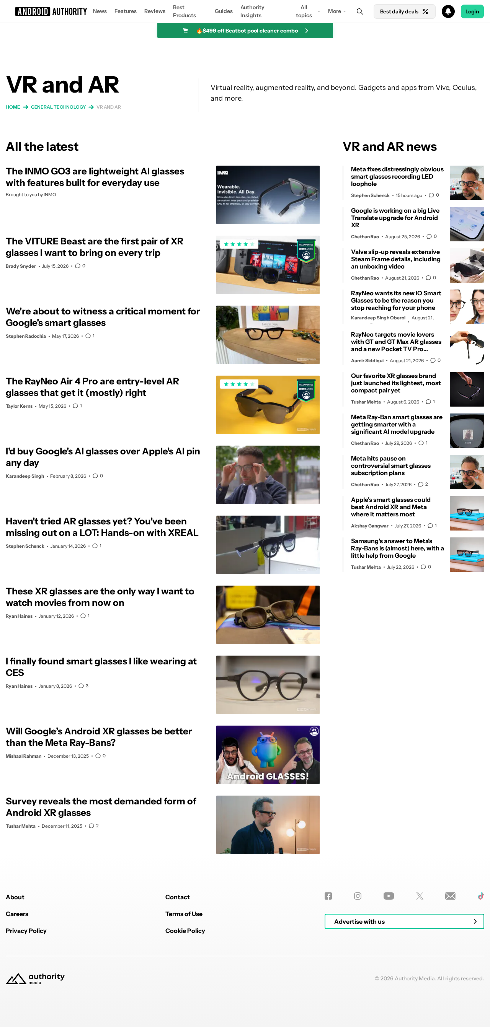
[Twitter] (419, 896)
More (334, 11)
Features (125, 11)
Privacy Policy (26, 930)
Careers (17, 914)
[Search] (360, 11)
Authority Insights (252, 11)
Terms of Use (184, 914)
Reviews (154, 11)
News (100, 11)
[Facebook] (328, 896)
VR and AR (108, 107)
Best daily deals (399, 11)
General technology (58, 107)
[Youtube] (389, 896)
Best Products (184, 11)
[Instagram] (357, 896)
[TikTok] (481, 896)
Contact (177, 897)
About (15, 897)
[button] (245, 11)
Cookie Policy (185, 930)
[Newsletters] (450, 896)
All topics (304, 11)
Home (13, 107)
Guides (224, 11)
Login (472, 11)
